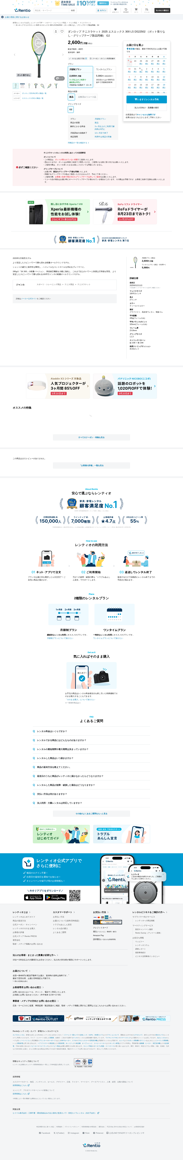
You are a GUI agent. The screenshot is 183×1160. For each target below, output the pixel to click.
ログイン (103, 10)
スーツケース (110, 1046)
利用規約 (59, 1127)
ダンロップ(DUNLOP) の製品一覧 (34, 93)
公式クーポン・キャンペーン (25, 924)
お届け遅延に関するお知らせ (17, 17)
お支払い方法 (58, 917)
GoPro (91, 1035)
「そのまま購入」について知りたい (80, 699)
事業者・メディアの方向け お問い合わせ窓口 (34, 1001)
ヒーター (148, 1043)
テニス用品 (69, 284)
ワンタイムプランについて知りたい (108, 638)
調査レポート (140, 949)
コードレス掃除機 (162, 1040)
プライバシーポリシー (72, 1127)
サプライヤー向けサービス (143, 917)
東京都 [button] (131, 49)
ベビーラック (43, 1046)
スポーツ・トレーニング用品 (49, 284)
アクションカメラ (113, 1035)
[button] (56, 31)
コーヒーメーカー (100, 1043)
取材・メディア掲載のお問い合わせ (28, 944)
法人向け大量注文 (162, 10)
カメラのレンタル (19, 1035)
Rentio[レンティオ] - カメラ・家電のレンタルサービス (36, 1031)
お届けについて (20, 971)
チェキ (75, 1037)
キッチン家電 (114, 1043)
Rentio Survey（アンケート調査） (148, 933)
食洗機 (78, 1043)
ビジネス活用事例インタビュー (147, 956)
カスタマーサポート (62, 912)
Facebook (45, 1133)
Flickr (87, 1133)
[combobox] (55, 10)
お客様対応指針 (139, 1127)
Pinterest (99, 1133)
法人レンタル (161, 1037)
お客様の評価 (18, 932)
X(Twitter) (60, 1133)
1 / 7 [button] (61, 78)
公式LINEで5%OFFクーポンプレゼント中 (126, 1133)
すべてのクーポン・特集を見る (91, 437)
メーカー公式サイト (29, 299)
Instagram (74, 1133)
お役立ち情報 (138, 938)
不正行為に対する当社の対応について (119, 1127)
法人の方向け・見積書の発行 (147, 108)
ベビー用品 (56, 1046)
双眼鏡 (52, 1037)
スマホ (74, 1040)
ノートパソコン (25, 1040)
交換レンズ (83, 1035)
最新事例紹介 (140, 953)
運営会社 (16, 940)
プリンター (43, 1040)
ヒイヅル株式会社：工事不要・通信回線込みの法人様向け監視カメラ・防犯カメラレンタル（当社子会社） (54, 1113)
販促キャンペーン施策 (144, 929)
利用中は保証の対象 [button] (103, 137)
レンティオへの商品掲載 (144, 921)
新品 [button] (96, 123)
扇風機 (141, 1043)
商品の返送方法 (19, 921)
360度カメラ (98, 1035)
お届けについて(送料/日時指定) (66, 921)
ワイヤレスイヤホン (112, 1037)
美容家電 (61, 1043)
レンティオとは (20, 912)
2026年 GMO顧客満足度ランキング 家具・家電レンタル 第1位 (91, 511)
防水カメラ (159, 1035)
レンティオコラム (142, 945)
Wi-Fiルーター (66, 1040)
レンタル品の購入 (60, 928)
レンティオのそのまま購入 (24, 928)
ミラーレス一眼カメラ (71, 1035)
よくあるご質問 (59, 932)
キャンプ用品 (87, 1046)
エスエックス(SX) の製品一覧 (32, 98)
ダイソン (143, 1040)
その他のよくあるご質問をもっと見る (91, 814)
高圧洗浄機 (156, 1043)
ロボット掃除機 (133, 1040)
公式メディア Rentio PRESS (25, 936)
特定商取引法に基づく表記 (45, 1127)
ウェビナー (139, 942)
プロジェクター (83, 1040)
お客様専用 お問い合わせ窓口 (27, 987)
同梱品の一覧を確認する (77, 143)
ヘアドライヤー (43, 1043)
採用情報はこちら (20, 1085)
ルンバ (121, 1040)
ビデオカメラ (138, 1035)
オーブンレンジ (87, 1043)
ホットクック (70, 1043)
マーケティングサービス (142, 925)
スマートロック (125, 1037)
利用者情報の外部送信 (89, 1127)
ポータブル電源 (99, 1046)
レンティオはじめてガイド (24, 917)
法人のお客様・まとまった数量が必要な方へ (34, 955)
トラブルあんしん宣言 (62, 924)
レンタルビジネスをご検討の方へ (148, 912)
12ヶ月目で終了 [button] (101, 133)
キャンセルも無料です (146, 115)
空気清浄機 (93, 1040)
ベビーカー (34, 1046)
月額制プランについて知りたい (60, 638)
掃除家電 (20, 1043)
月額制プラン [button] (100, 119)
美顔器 (52, 1043)
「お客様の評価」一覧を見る (91, 465)
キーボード (51, 1040)
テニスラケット (84, 284)
